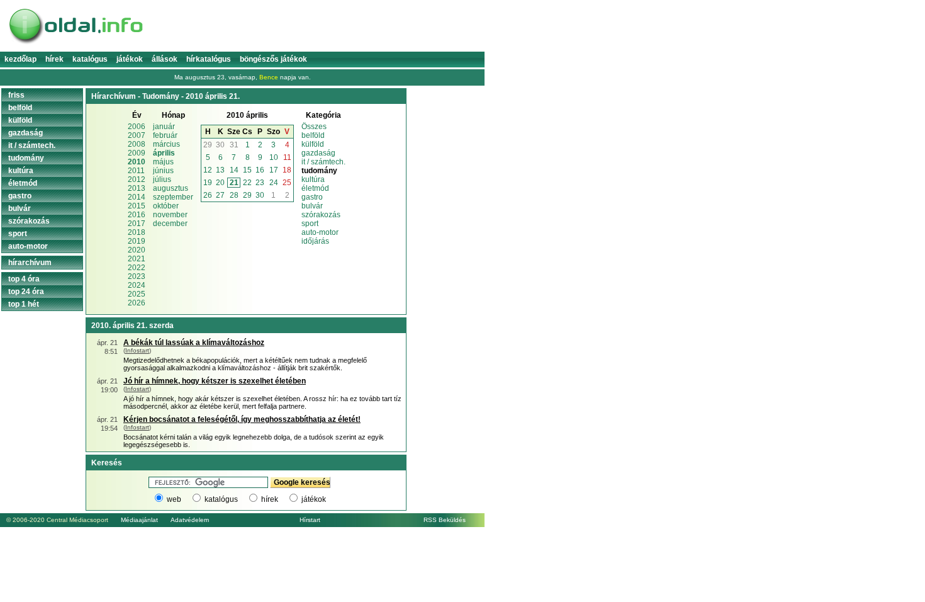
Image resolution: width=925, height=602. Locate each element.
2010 (136, 161)
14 (234, 170)
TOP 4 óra (24, 279)
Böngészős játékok (273, 59)
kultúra (313, 179)
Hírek (54, 59)
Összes (314, 126)
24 (273, 182)
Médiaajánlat (139, 519)
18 (287, 170)
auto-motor (320, 232)
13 (220, 170)
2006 (136, 126)
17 (273, 170)
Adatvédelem (190, 519)
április (164, 153)
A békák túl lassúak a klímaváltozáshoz (193, 342)
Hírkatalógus (208, 59)
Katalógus (90, 59)
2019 (136, 241)
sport (309, 223)
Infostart (137, 350)
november (170, 214)
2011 (136, 170)
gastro (312, 197)
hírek (269, 499)
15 (247, 170)
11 (287, 157)
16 (259, 170)
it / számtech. (323, 161)
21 (234, 182)
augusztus (170, 188)
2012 (136, 179)
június (163, 170)
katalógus (221, 499)
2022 (136, 267)
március (166, 144)
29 (207, 144)
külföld (312, 144)
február (165, 135)
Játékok (129, 59)
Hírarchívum (30, 262)
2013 (136, 188)
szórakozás (320, 214)
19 (207, 182)
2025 (136, 294)
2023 (136, 276)
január (164, 126)
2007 (136, 135)
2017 (136, 223)
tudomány (26, 158)
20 (220, 182)
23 (259, 182)
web (174, 499)
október (166, 206)
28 (234, 195)
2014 (136, 197)
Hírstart (310, 519)
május (163, 161)
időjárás (315, 241)
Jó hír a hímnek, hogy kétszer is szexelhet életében (214, 381)
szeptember (173, 197)
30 (220, 144)
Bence (268, 77)
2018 (136, 232)
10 (273, 157)
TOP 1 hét (23, 304)
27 (220, 195)
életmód (315, 188)
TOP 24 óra (26, 291)
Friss (16, 95)
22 (247, 182)
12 (207, 170)
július (162, 179)
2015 (136, 206)
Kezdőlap (20, 59)
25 (287, 182)
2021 (136, 258)
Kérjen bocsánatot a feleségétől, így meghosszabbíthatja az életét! (242, 419)
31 (234, 144)
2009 (136, 153)
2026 (136, 302)
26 (207, 195)
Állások (164, 59)
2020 (136, 250)
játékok (313, 499)
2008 (136, 144)
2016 (136, 214)
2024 (136, 285)
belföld (313, 135)
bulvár (312, 206)
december (170, 223)
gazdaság (318, 153)
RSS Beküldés (444, 519)
